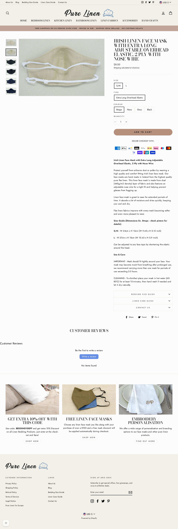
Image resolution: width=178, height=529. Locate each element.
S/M (118, 85)
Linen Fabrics (109, 20)
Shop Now (32, 441)
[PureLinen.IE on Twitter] (103, 501)
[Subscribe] (130, 492)
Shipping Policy (12, 487)
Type (116, 92)
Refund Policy (11, 492)
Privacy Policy (11, 483)
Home (23, 20)
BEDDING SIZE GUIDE (143, 294)
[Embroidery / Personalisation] (145, 399)
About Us (9, 2)
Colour (118, 104)
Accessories (130, 20)
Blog (17, 2)
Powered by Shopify (89, 518)
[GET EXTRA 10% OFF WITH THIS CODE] (32, 399)
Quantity (119, 116)
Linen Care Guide (48, 2)
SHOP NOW (89, 437)
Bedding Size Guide (30, 2)
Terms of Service (12, 496)
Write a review (89, 356)
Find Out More (145, 441)
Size (116, 80)
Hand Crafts (150, 20)
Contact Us (62, 2)
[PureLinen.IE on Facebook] (97, 501)
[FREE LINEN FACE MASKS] (89, 399)
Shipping (117, 67)
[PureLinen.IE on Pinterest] (108, 501)
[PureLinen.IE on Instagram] (92, 501)
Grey (139, 109)
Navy (129, 109)
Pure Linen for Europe (15, 505)
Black (149, 109)
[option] (89, 28)
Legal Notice (11, 501)
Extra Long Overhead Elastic (129, 97)
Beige (119, 109)
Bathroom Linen (86, 20)
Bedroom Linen (40, 20)
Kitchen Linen (63, 20)
